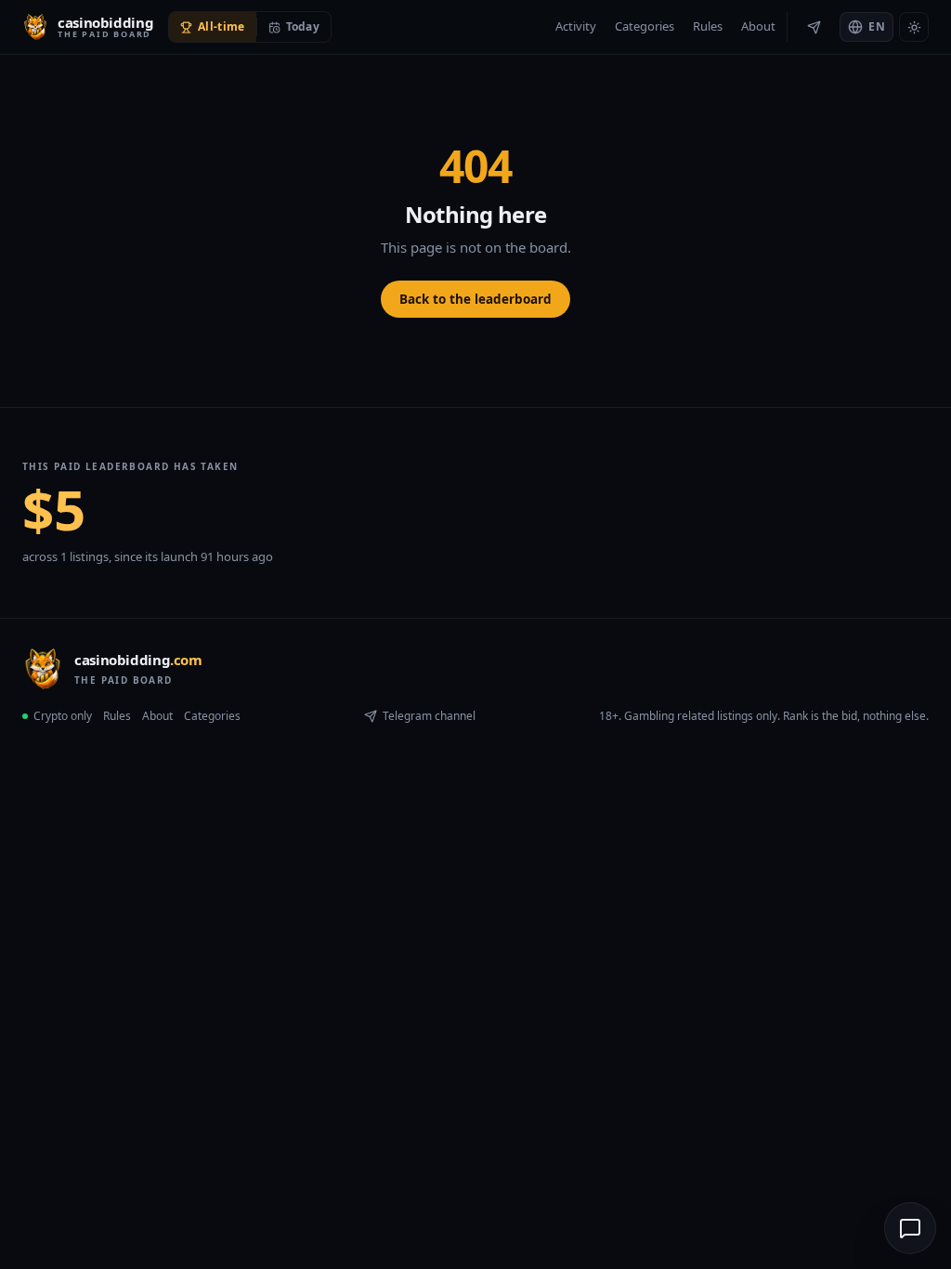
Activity (575, 26)
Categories (644, 26)
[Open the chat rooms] (910, 1228)
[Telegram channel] (813, 27)
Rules (708, 26)
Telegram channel (429, 716)
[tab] (212, 27)
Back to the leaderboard (475, 299)
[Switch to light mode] (914, 27)
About (758, 26)
